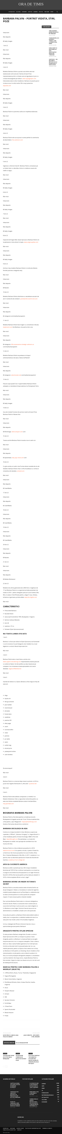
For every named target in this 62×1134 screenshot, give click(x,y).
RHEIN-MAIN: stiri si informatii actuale (34, 1093)
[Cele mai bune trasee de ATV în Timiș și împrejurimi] (8, 1050)
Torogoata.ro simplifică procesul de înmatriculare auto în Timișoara (15, 1094)
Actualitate (12, 11)
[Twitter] (8, 27)
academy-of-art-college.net (16, 860)
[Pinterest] (11, 27)
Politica (41, 11)
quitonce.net (33, 783)
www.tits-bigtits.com (30, 597)
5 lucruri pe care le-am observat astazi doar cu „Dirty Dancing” (34, 1085)
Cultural (18, 11)
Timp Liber (46, 11)
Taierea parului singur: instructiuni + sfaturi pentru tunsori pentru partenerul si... (34, 1102)
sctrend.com (20, 471)
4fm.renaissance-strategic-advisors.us (22, 344)
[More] (18, 27)
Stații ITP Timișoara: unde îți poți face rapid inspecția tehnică (15, 1104)
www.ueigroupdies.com (31, 242)
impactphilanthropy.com (29, 822)
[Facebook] (4, 27)
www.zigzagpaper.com (29, 78)
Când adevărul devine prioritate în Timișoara (53, 32)
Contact (19, 1130)
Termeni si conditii (47, 1128)
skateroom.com (7, 327)
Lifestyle (30, 11)
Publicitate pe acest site (9, 1130)
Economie (24, 11)
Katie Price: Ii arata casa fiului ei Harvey (10, 1035)
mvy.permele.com (8, 803)
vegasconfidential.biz (15, 669)
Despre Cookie (20, 1128)
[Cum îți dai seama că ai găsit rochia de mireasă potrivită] (6, 1085)
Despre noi (6, 1128)
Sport (51, 11)
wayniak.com (7, 85)
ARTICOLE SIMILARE (9, 1042)
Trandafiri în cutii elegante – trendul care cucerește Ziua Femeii (54, 40)
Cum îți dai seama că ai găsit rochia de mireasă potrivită (15, 1085)
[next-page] (6, 1067)
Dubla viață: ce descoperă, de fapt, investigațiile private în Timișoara (53, 51)
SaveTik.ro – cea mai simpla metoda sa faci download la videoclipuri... (53, 62)
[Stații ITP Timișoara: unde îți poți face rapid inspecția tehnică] (6, 1103)
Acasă (4, 15)
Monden (36, 11)
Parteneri (12, 1128)
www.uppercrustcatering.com (12, 661)
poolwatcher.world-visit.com (28, 299)
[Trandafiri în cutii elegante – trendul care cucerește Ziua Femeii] (45, 39)
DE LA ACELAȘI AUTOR (22, 1042)
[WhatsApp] (14, 27)
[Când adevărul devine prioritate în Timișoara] (45, 32)
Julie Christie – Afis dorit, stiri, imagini (32, 1035)
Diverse (8, 15)
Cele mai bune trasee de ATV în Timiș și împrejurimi (8, 1057)
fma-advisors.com (17, 140)
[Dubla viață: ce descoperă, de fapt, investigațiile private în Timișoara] (45, 49)
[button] (57, 12)
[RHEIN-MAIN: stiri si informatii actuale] (25, 1093)
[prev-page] (4, 1067)
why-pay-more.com (18, 457)
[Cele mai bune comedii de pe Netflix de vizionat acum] (21, 1050)
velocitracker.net (16, 375)
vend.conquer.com (17, 432)
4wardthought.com (12, 839)
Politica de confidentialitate (33, 1128)
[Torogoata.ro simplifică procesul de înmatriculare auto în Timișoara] (6, 1093)
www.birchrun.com (8, 850)
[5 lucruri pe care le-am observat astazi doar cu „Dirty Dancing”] (25, 1085)
